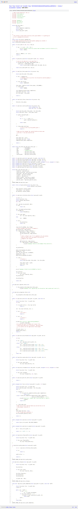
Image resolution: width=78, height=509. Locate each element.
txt (73, 507)
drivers (60, 6)
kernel (18, 6)
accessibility (12, 7)
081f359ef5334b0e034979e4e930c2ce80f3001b (44, 6)
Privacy (10, 507)
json (76, 507)
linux (10, 6)
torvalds (25, 6)
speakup (19, 7)
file (34, 10)
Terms (14, 507)
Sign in (75, 1)
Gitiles (7, 507)
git (21, 6)
